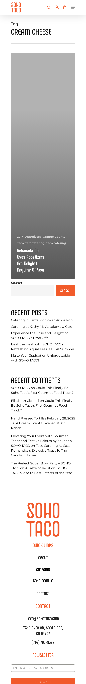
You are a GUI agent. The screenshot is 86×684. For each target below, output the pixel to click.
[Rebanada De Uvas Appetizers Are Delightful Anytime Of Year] (43, 166)
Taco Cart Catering (30, 243)
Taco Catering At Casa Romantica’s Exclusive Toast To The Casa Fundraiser (40, 450)
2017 (20, 236)
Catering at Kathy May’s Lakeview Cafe (41, 327)
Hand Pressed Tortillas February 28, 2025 (43, 418)
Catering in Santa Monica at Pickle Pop (42, 320)
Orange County (54, 236)
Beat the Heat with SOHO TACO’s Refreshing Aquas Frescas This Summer (42, 346)
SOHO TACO (20, 388)
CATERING (43, 569)
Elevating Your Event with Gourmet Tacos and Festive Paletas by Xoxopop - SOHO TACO (42, 441)
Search (16, 283)
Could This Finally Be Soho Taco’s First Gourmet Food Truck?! (41, 405)
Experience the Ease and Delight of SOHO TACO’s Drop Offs (39, 335)
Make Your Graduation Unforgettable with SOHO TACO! (40, 358)
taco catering (56, 243)
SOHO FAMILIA (43, 580)
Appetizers (33, 236)
